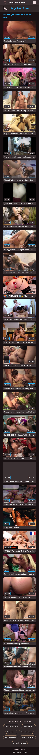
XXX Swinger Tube (19, 743)
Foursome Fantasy (11, 726)
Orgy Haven (11, 732)
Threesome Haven (27, 737)
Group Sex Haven (16, 2)
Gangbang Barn (28, 726)
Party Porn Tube (26, 732)
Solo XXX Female (10, 737)
